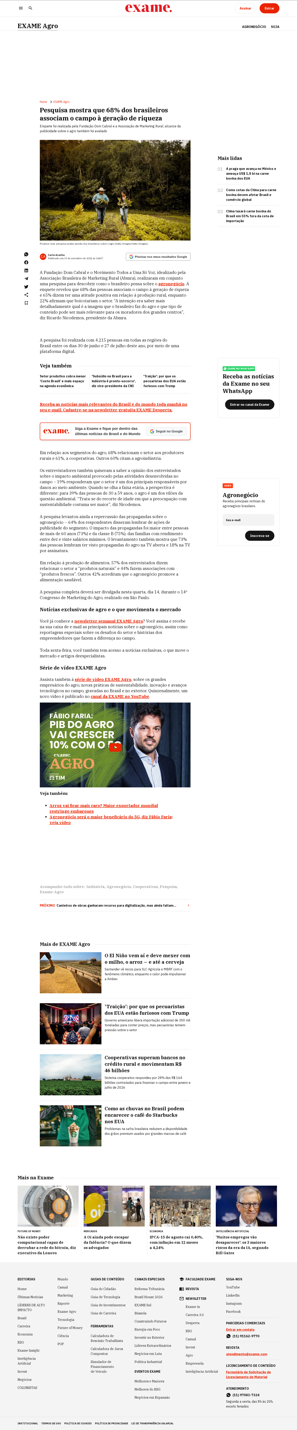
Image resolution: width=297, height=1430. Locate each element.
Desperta (193, 1323)
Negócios (25, 1380)
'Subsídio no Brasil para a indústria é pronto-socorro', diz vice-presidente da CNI (114, 381)
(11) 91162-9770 (246, 1336)
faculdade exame (200, 1279)
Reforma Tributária (149, 1289)
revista (192, 1289)
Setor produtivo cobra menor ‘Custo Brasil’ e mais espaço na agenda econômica (63, 381)
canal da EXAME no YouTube (120, 696)
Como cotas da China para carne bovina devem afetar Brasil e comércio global (251, 195)
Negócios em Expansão (152, 1397)
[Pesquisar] (30, 8)
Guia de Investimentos (108, 1305)
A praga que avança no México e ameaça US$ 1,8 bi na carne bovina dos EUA (251, 173)
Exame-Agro (52, 892)
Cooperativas (145, 886)
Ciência (63, 1336)
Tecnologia (66, 1320)
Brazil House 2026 (149, 1297)
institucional (28, 1423)
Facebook (233, 1312)
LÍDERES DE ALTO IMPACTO (31, 1307)
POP (61, 1344)
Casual (63, 1287)
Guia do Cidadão (103, 1289)
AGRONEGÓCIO (254, 27)
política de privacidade (111, 1423)
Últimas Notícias (30, 1297)
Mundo (63, 1279)
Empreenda (195, 1363)
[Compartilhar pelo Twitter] (26, 286)
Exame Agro (67, 1312)
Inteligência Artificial (27, 1361)
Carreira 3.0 (195, 1315)
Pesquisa (168, 886)
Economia (25, 1334)
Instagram (234, 1303)
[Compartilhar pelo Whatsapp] (26, 254)
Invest (22, 1371)
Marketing (65, 1295)
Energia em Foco (147, 1329)
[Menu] (21, 8)
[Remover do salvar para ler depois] (26, 302)
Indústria (95, 886)
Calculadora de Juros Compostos (107, 1351)
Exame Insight (29, 1350)
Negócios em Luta (148, 1354)
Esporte (64, 1303)
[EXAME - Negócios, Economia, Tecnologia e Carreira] (148, 8)
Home (43, 102)
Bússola (140, 1313)
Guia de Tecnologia (105, 1297)
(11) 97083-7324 (246, 1395)
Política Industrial (148, 1362)
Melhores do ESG (147, 1389)
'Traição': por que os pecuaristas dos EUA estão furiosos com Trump (164, 381)
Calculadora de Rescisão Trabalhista (107, 1338)
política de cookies (78, 1423)
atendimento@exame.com (246, 1354)
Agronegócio (118, 886)
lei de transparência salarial (152, 1423)
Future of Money (70, 1328)
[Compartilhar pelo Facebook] (26, 262)
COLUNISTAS (27, 1388)
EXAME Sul (143, 1305)
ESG (21, 1342)
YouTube (233, 1287)
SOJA (275, 27)
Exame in (193, 1307)
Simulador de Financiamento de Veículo (102, 1367)
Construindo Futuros (150, 1321)
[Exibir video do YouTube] (115, 745)
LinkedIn (233, 1295)
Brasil (22, 1318)
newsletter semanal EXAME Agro (108, 621)
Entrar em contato (240, 1330)
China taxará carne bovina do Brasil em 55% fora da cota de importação (250, 216)
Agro (189, 1355)
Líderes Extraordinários (153, 1346)
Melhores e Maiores (149, 1381)
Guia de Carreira (103, 1313)
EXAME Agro (38, 26)
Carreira (24, 1326)
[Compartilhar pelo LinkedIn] (26, 270)
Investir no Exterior (149, 1337)
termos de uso (51, 1423)
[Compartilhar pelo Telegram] (26, 278)
